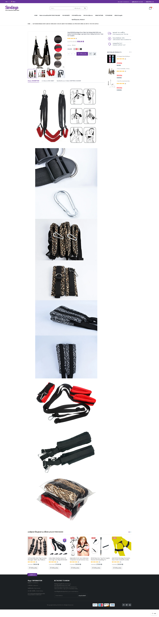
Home (29, 23)
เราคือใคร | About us (33, 585)
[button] (129, 532)
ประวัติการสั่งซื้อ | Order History (35, 591)
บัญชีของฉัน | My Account (34, 588)
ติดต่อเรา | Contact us (33, 582)
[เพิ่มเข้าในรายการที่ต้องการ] (90, 54)
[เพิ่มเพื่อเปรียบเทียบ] (94, 54)
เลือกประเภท (77, 8)
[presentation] (29, 73)
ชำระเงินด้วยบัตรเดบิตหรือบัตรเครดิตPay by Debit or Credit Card (36, 594)
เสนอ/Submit (82, 595)
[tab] (33, 80)
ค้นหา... (85, 8)
